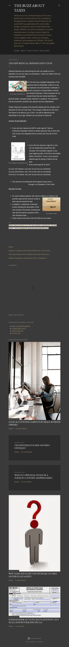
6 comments (26, 482)
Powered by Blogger (36, 638)
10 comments (26, 452)
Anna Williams (39, 641)
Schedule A (42, 258)
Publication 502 (30, 258)
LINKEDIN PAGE (19, 328)
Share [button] (11, 247)
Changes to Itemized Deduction (27, 251)
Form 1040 (45, 251)
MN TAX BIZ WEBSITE (21, 326)
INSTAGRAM (17, 331)
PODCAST (16, 333)
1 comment (19, 626)
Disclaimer (44, 51)
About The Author (29, 51)
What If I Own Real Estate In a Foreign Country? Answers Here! (33, 476)
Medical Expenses (16, 258)
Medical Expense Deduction (37, 254)
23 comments (21, 429)
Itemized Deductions (17, 254)
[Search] (59, 5)
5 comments (20, 580)
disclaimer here (23, 225)
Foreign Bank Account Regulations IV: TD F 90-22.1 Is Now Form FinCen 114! (34, 621)
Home (16, 51)
